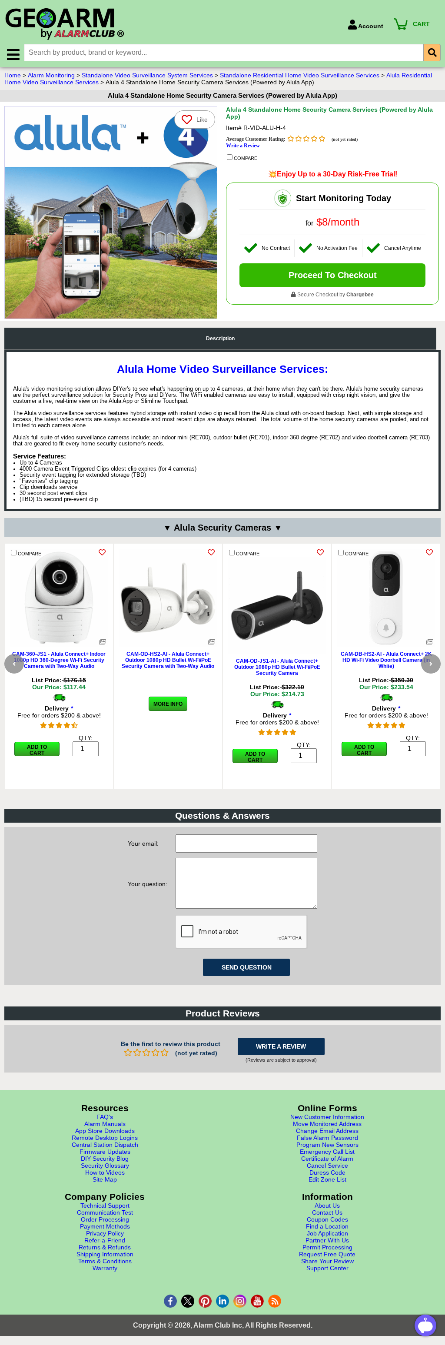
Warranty (105, 1268)
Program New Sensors (327, 1144)
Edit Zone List (327, 1179)
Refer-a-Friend (104, 1240)
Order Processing (105, 1219)
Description (220, 338)
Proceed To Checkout (333, 275)
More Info (168, 704)
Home (12, 75)
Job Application (327, 1233)
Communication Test (105, 1212)
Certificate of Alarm (327, 1158)
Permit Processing (327, 1247)
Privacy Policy (105, 1233)
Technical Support (105, 1205)
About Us (327, 1205)
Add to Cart (37, 750)
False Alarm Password (327, 1137)
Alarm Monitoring (51, 75)
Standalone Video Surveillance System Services (147, 75)
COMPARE (244, 158)
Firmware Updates (105, 1151)
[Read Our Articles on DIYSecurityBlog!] (274, 1301)
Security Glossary (105, 1165)
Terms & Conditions (105, 1261)
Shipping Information (104, 1254)
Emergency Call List (327, 1151)
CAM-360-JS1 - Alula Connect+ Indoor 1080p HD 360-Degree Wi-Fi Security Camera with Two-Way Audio (59, 660)
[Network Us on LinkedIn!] (222, 1301)
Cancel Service (327, 1165)
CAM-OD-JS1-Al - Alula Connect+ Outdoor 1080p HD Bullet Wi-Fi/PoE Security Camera (277, 667)
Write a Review (243, 146)
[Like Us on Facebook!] (170, 1301)
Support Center (327, 1268)
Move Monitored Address (327, 1123)
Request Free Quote (327, 1254)
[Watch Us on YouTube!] (257, 1301)
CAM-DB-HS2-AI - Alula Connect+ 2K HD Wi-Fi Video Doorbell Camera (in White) (386, 660)
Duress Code (327, 1172)
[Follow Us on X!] (187, 1301)
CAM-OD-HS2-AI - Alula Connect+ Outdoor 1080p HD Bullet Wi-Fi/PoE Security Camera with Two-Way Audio (168, 660)
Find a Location (327, 1226)
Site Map (105, 1179)
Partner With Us (327, 1240)
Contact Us (327, 1212)
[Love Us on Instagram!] (239, 1301)
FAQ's (104, 1116)
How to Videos (105, 1172)
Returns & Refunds (105, 1247)
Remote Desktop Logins (105, 1137)
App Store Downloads (105, 1130)
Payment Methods (105, 1226)
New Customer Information (327, 1116)
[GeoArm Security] (171, 24)
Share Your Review (327, 1261)
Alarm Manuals (105, 1123)
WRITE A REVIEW (281, 1046)
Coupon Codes (327, 1219)
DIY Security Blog (105, 1158)
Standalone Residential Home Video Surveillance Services (299, 75)
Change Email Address (327, 1130)
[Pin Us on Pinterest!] (205, 1301)
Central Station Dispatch (105, 1144)
